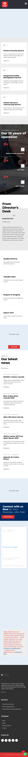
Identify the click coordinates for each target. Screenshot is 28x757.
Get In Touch (8, 516)
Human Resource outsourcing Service (11, 709)
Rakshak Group (20, 754)
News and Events (6, 725)
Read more (6, 60)
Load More (14, 346)
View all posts (4, 368)
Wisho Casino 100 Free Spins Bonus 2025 (13, 437)
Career (4, 723)
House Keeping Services (8, 706)
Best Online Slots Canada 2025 (11, 397)
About (3, 720)
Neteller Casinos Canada (14, 377)
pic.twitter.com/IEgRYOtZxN (12, 648)
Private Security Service (8, 704)
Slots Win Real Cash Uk (13, 417)
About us (3, 692)
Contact (4, 728)
